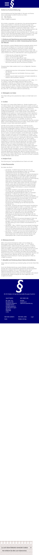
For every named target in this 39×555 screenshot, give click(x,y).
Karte (5, 319)
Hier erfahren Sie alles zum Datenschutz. (14, 550)
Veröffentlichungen (11, 307)
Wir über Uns (9, 300)
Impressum (23, 302)
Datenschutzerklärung (26, 303)
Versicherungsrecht (11, 303)
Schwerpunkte (9, 302)
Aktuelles (8, 309)
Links (7, 312)
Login (32, 317)
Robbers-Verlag (22, 319)
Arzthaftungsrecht (11, 306)
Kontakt (22, 300)
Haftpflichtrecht (10, 305)
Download (8, 310)
